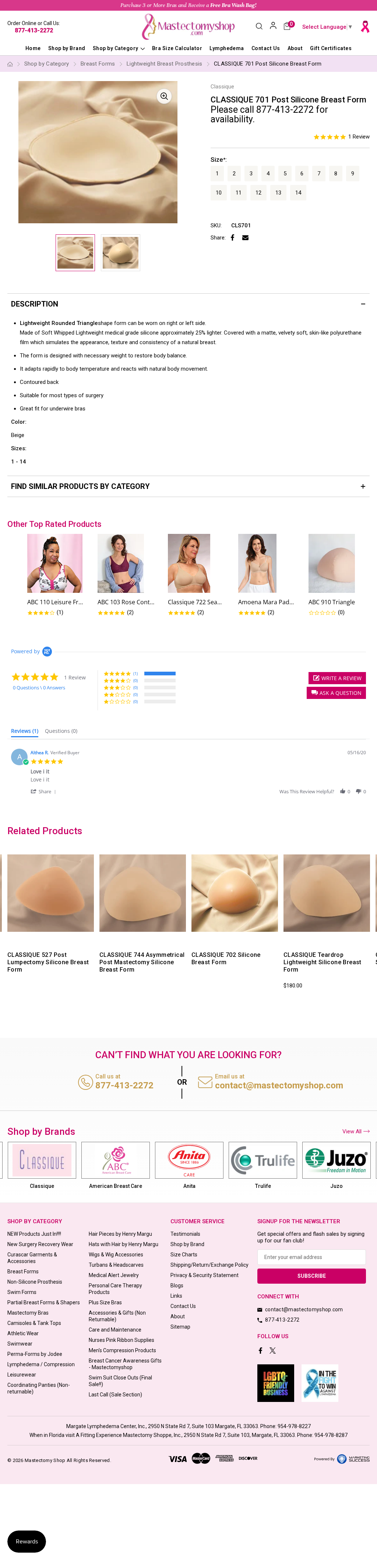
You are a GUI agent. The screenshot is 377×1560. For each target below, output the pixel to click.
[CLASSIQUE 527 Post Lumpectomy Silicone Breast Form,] (50, 893)
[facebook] (261, 1351)
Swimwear (19, 1344)
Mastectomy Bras (28, 1313)
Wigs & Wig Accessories (116, 1255)
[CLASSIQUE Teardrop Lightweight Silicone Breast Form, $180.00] (326, 893)
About (295, 48)
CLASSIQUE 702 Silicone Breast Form (226, 958)
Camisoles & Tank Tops (34, 1323)
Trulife (189, 1186)
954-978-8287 (331, 1435)
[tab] (24, 732)
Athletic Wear (23, 1333)
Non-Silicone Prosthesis (34, 1282)
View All (352, 1131)
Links (176, 1296)
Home (33, 48)
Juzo (263, 1186)
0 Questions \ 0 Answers (39, 687)
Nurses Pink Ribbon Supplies (121, 1340)
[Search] (259, 27)
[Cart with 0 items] (287, 26)
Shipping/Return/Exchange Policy (209, 1265)
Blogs (176, 1285)
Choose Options (309, 938)
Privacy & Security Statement (204, 1275)
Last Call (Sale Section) (115, 1395)
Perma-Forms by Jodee (34, 1354)
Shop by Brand (66, 48)
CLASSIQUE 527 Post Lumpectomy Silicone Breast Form (48, 962)
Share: (218, 237)
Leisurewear (21, 1375)
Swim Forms (21, 1292)
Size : (219, 159)
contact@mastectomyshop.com (279, 1085)
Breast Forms (23, 1271)
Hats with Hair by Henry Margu (123, 1244)
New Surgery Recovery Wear (40, 1244)
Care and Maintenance (115, 1330)
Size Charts (183, 1255)
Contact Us (265, 48)
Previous (6, 921)
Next (370, 921)
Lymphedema (226, 48)
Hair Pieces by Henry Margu (120, 1234)
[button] (336, 693)
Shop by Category (116, 48)
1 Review (359, 137)
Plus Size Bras (105, 1302)
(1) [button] (135, 673)
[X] (273, 1351)
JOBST (336, 1186)
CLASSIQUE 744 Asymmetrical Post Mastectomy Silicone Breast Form (141, 962)
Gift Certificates (331, 48)
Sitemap (180, 1327)
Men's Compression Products (122, 1350)
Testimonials (185, 1234)
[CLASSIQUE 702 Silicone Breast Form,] (234, 893)
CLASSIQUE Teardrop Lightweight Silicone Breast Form (322, 962)
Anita (116, 1186)
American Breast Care (41, 1186)
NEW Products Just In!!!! (34, 1234)
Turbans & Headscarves (116, 1265)
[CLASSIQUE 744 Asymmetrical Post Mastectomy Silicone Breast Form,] (142, 893)
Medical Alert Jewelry (114, 1275)
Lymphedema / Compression (41, 1364)
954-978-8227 (294, 1426)
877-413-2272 (34, 30)
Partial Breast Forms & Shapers (43, 1302)
